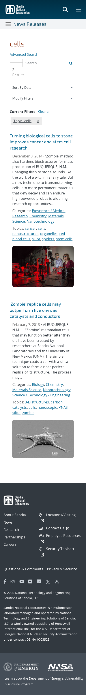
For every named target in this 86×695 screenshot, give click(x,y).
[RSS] (58, 581)
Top (73, 690)
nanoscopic (47, 407)
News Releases (30, 24)
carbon (57, 402)
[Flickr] (31, 581)
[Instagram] (14, 581)
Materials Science (26, 389)
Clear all (44, 111)
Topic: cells (22, 120)
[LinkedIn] (40, 581)
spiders (48, 239)
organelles (49, 233)
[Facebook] (5, 581)
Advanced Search (24, 54)
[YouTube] (22, 581)
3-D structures (37, 402)
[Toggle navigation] (8, 24)
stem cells (64, 239)
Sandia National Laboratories (25, 608)
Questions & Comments (23, 569)
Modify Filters (28, 98)
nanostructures (25, 233)
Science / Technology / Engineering (41, 395)
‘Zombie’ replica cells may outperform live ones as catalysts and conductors (35, 310)
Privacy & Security (62, 569)
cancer (30, 228)
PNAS (63, 407)
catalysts (19, 407)
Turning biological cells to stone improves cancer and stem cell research (41, 141)
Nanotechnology (40, 221)
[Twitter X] (49, 581)
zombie (28, 412)
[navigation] (43, 87)
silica (36, 239)
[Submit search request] (70, 63)
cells (41, 228)
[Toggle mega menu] (78, 9)
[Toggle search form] (65, 9)
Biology (38, 384)
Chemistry (38, 216)
